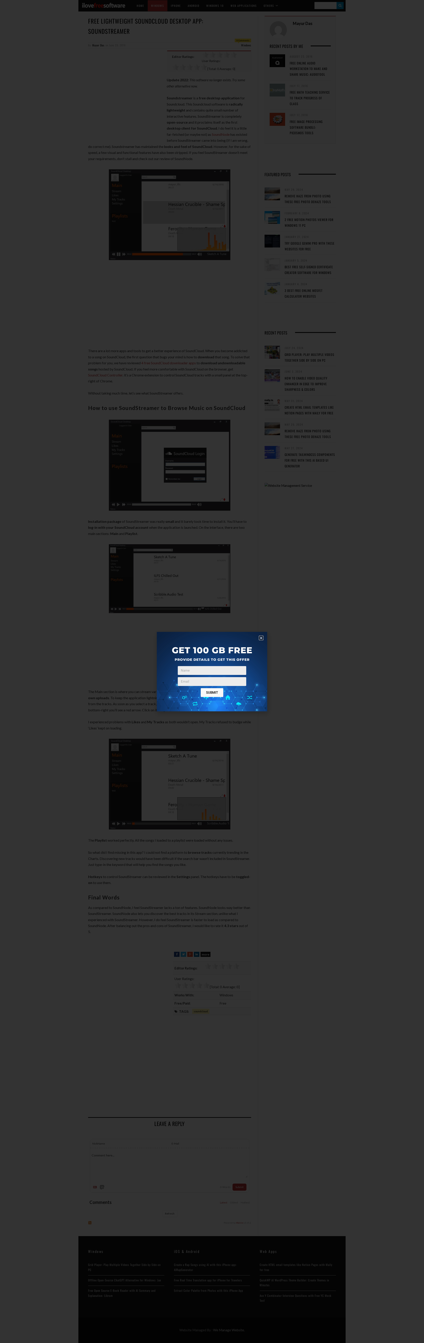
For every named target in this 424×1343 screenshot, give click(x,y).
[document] (212, 671)
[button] (261, 638)
